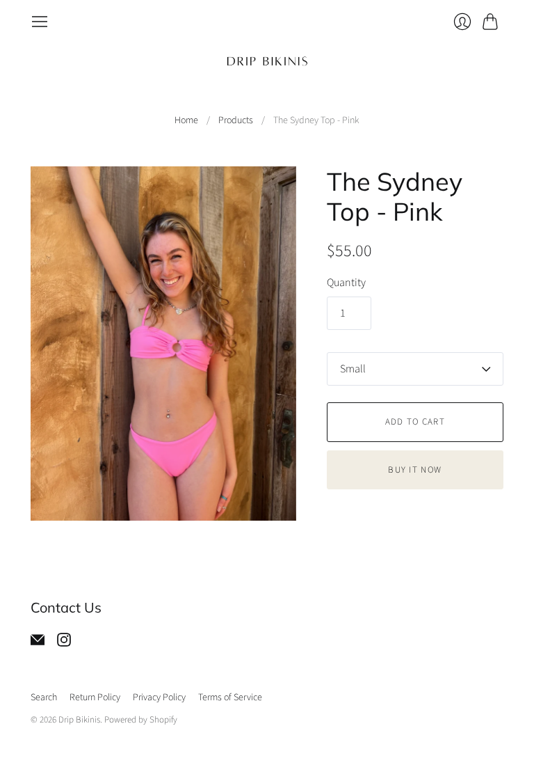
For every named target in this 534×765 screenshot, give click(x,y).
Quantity (346, 282)
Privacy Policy (159, 697)
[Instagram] (64, 643)
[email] (37, 643)
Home (186, 120)
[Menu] (39, 21)
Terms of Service (230, 697)
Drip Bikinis (79, 719)
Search (44, 697)
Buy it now (415, 470)
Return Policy (95, 697)
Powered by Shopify (140, 719)
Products (235, 120)
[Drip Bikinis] (267, 61)
